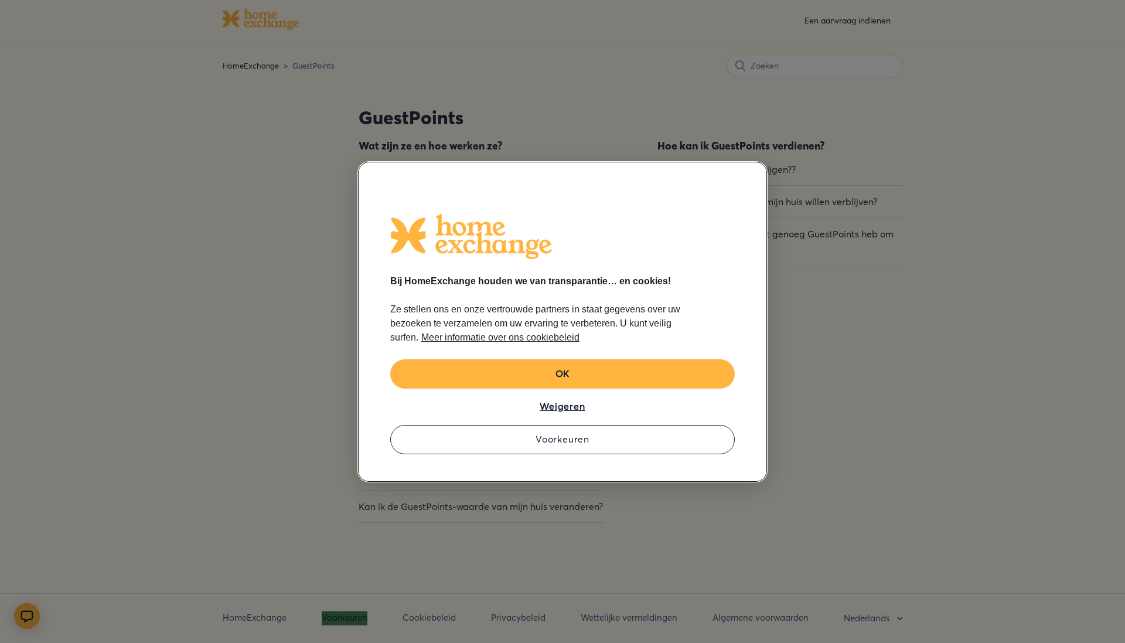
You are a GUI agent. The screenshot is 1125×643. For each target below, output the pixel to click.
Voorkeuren (562, 439)
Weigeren (562, 406)
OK (562, 373)
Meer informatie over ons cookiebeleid (500, 337)
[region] (562, 321)
